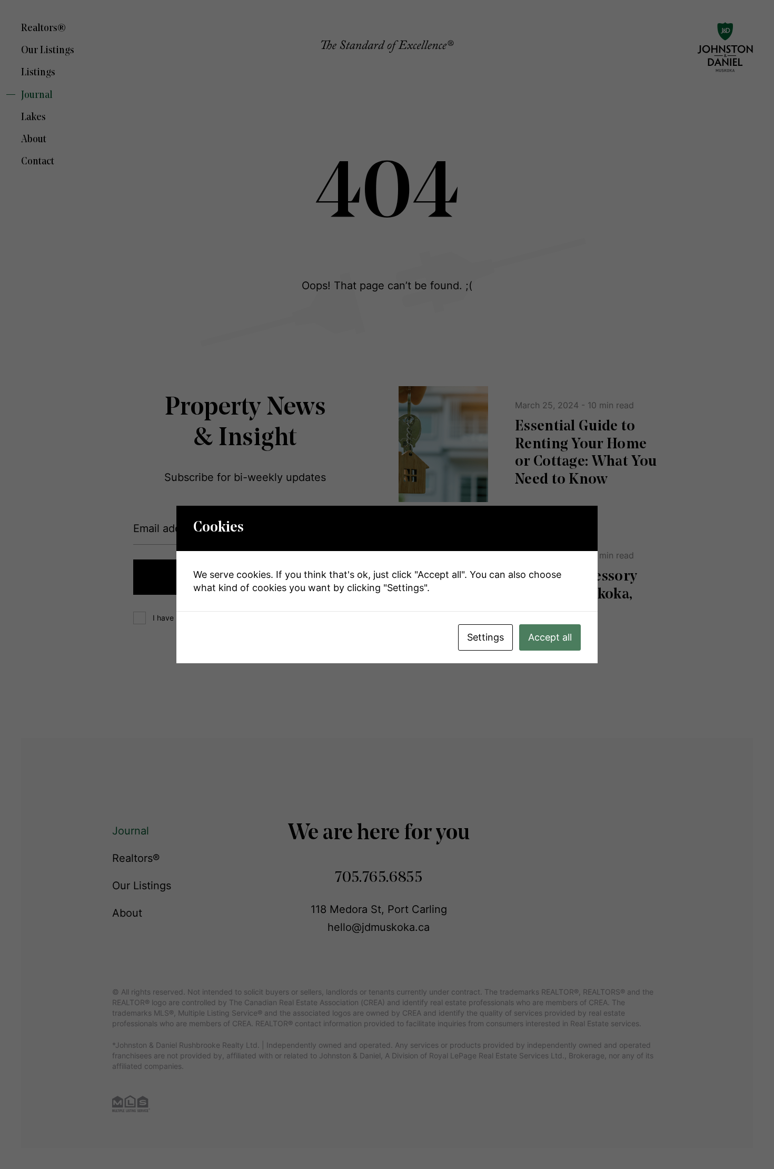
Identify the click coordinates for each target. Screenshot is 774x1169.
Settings (485, 637)
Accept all (550, 637)
